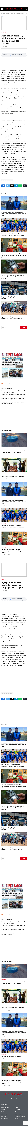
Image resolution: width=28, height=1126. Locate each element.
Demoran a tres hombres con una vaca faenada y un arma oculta (13, 477)
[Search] (26, 9)
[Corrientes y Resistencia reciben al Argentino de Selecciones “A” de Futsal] (14, 225)
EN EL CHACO (7, 383)
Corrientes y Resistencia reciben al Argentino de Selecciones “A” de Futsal (12, 234)
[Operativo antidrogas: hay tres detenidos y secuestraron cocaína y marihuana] (14, 308)
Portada (3, 13)
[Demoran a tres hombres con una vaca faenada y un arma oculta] (14, 465)
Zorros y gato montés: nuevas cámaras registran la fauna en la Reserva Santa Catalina (12, 277)
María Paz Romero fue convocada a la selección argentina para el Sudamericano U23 (13, 213)
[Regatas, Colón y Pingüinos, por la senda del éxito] (14, 288)
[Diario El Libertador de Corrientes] (14, 9)
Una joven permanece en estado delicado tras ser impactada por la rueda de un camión (13, 452)
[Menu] (2, 9)
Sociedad (3, 32)
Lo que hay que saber (7, 180)
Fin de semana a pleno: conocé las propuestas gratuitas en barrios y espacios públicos (13, 255)
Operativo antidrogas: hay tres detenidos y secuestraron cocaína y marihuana (13, 317)
